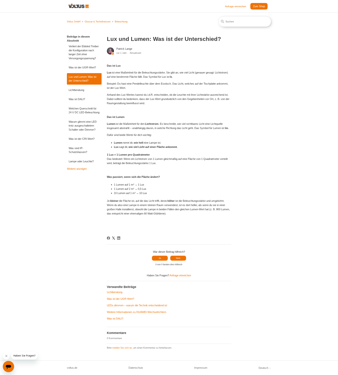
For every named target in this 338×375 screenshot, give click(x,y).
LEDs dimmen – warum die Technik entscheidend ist (137, 305)
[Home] (78, 6)
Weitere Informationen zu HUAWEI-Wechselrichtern (136, 312)
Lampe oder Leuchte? (81, 161)
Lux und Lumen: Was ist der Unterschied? (82, 78)
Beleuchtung (121, 21)
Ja (160, 258)
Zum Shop (259, 6)
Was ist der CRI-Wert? (82, 138)
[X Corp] (113, 238)
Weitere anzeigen (77, 168)
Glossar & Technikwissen (98, 21)
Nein (178, 258)
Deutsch (264, 367)
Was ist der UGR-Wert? (82, 67)
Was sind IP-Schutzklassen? (78, 150)
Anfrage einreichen (235, 6)
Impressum (200, 367)
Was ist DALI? (77, 99)
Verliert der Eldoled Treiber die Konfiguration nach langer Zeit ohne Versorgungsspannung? (84, 52)
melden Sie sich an (122, 347)
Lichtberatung (76, 89)
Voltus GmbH (73, 21)
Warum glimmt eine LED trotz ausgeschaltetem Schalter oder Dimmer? (83, 125)
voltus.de (72, 367)
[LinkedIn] (118, 238)
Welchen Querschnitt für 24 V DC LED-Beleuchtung (84, 110)
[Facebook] (108, 238)
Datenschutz (136, 367)
